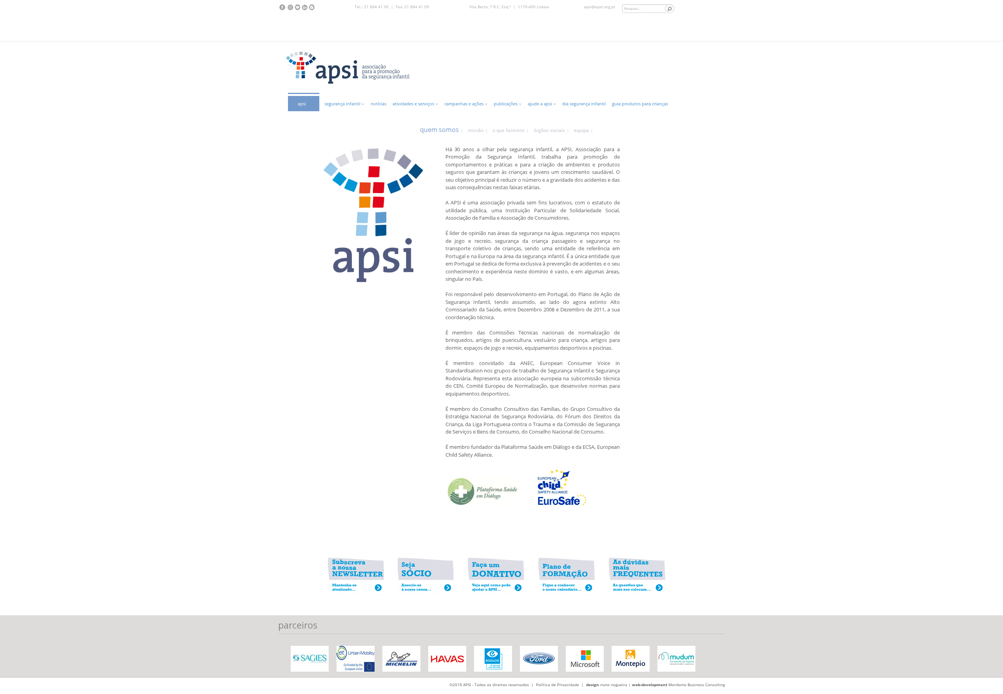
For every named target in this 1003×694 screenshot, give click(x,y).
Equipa (581, 130)
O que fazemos (508, 130)
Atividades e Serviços (414, 104)
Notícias (378, 104)
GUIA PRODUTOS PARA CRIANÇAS (640, 104)
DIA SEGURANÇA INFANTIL (584, 104)
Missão (475, 130)
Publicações (506, 104)
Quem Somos (439, 129)
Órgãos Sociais (549, 130)
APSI (302, 104)
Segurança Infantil (343, 104)
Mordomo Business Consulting (696, 684)
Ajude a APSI (540, 104)
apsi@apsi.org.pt (599, 6)
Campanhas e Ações (464, 104)
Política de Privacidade (557, 684)
